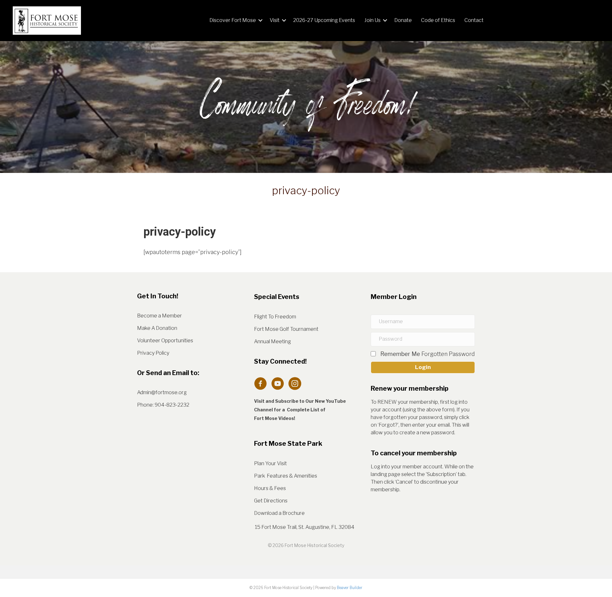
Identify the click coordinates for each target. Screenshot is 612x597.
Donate (403, 20)
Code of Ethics (438, 20)
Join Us (372, 20)
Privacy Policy (153, 353)
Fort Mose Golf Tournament (286, 329)
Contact (474, 20)
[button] (260, 20)
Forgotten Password (448, 354)
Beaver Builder (349, 587)
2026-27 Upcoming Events (324, 20)
